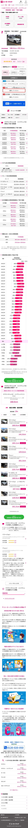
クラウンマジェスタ (9, 598)
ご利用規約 (17, 815)
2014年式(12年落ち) (4, 152)
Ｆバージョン (4, 184)
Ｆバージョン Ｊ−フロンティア (6, 187)
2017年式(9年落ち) (4, 138)
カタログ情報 (4, 803)
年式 (6, 87)
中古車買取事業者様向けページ (7, 820)
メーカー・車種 (10, 81)
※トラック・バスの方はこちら (20, 68)
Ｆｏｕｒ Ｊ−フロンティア (6, 194)
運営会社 (2, 815)
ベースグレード (4, 181)
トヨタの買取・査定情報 (7, 797)
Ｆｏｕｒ (3, 191)
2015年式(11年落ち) (4, 147)
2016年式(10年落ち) (4, 143)
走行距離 (7, 94)
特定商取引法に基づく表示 (20, 817)
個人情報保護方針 (4, 817)
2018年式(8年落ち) (4, 134)
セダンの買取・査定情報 (7, 800)
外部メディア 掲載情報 (19, 820)
